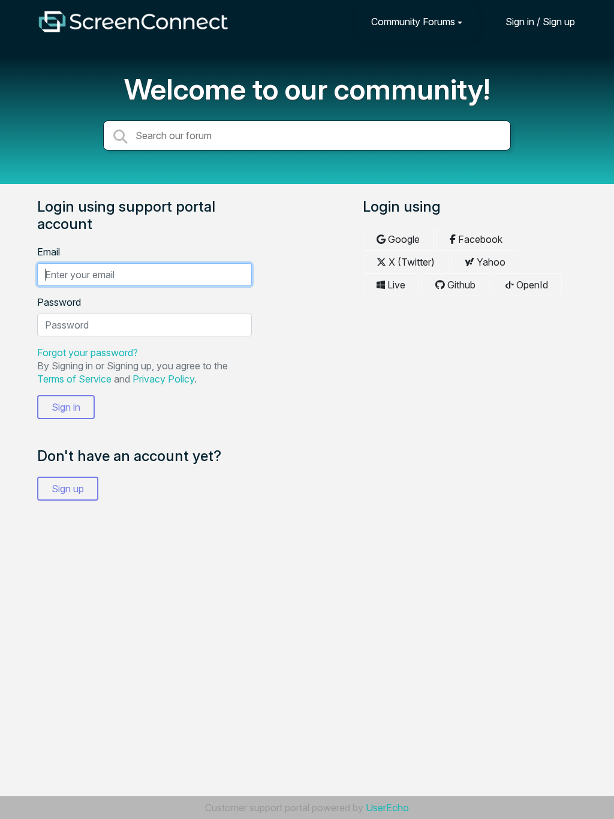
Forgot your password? (87, 353)
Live (395, 285)
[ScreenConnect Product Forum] (133, 22)
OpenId (531, 285)
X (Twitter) (410, 262)
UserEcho (387, 808)
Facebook (479, 239)
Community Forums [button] (413, 22)
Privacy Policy (163, 379)
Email (48, 252)
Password (59, 302)
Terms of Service (74, 379)
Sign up (68, 489)
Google (403, 239)
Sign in (66, 407)
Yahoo (489, 262)
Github (460, 285)
